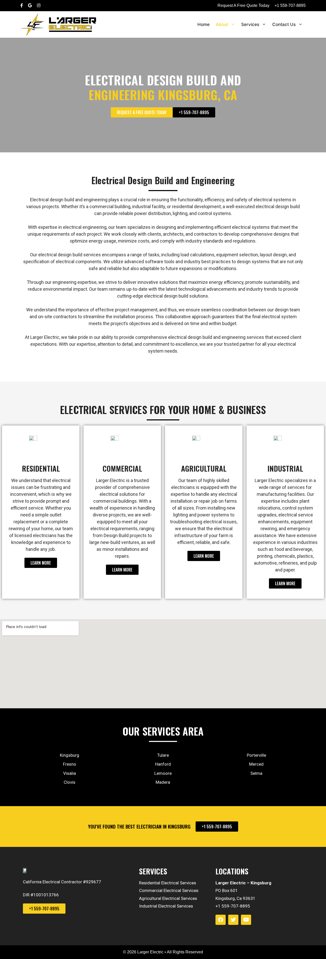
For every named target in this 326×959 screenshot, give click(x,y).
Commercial (122, 468)
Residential (41, 468)
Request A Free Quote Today (243, 5)
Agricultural (203, 468)
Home (203, 24)
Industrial (285, 468)
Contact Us (284, 24)
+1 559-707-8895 (290, 5)
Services (250, 24)
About (222, 24)
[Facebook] (220, 920)
